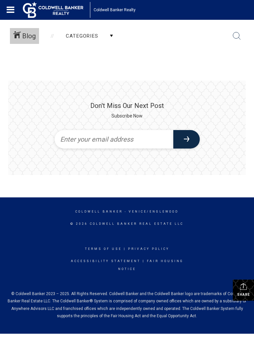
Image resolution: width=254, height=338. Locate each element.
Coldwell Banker (99, 211)
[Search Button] (237, 36)
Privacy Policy (148, 249)
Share (243, 294)
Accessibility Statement (106, 261)
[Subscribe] (186, 139)
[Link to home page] (56, 10)
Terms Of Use (103, 249)
